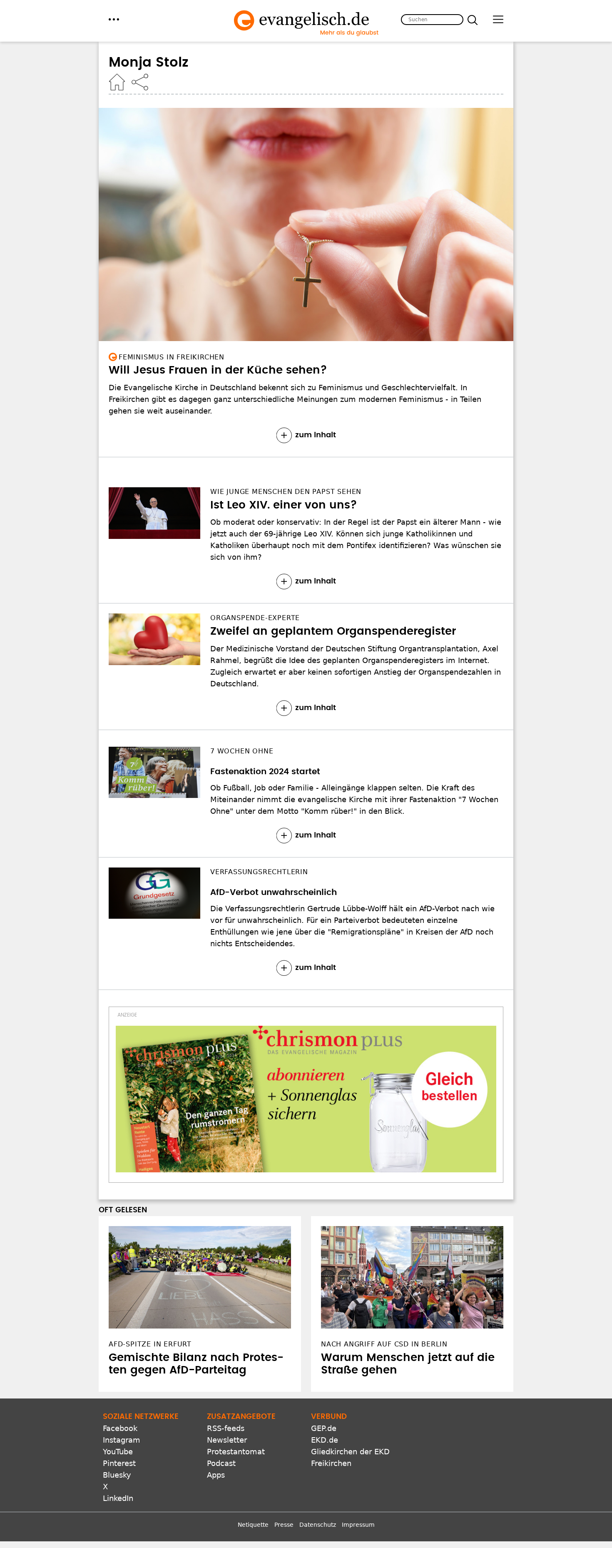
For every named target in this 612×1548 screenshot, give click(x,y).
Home (117, 82)
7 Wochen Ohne (241, 751)
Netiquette (253, 1524)
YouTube (118, 1451)
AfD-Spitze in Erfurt (150, 1344)
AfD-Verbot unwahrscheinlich (273, 892)
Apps (216, 1475)
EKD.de (324, 1440)
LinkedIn (118, 1498)
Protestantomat (236, 1451)
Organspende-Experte (255, 618)
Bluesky (117, 1475)
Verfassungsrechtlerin (259, 872)
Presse (284, 1524)
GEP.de (323, 1428)
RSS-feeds (225, 1428)
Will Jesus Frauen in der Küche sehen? (218, 370)
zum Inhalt (315, 435)
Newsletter (227, 1440)
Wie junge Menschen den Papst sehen (285, 492)
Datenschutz (317, 1524)
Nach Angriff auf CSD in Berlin (384, 1344)
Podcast (221, 1463)
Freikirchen (331, 1463)
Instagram (121, 1440)
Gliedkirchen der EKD (350, 1451)
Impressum (358, 1524)
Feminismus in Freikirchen (171, 357)
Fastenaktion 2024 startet (265, 772)
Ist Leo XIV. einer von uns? (283, 505)
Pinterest (119, 1463)
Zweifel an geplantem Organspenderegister (333, 631)
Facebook (120, 1428)
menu (114, 19)
